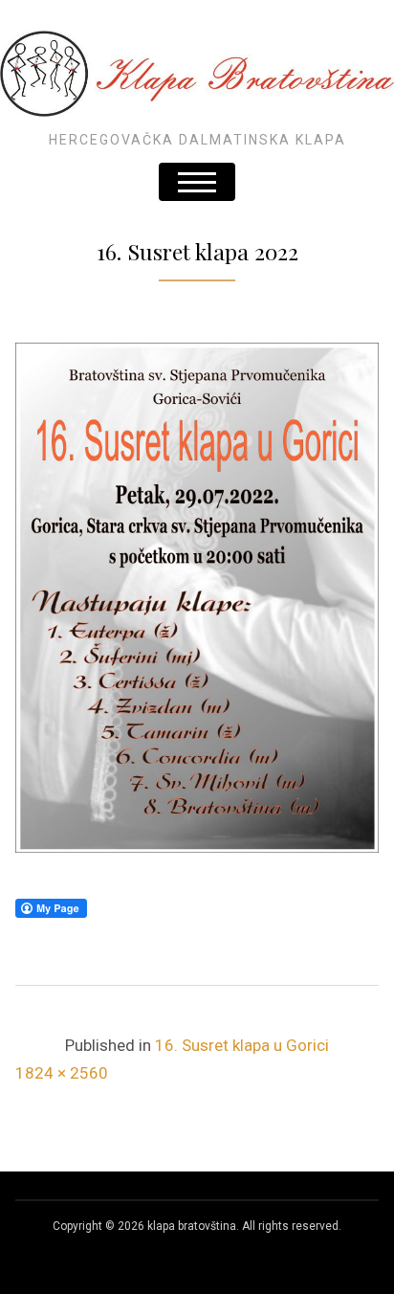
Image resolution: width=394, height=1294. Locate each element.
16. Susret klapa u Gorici (242, 1045)
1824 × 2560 (61, 1072)
